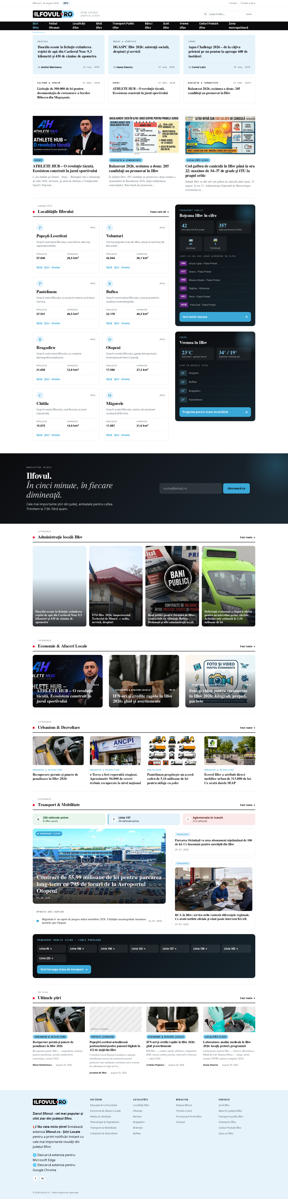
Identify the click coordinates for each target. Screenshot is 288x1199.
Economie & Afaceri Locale (105, 1111)
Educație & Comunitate (103, 1105)
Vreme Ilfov (184, 25)
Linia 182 (231, 948)
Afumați (137, 1111)
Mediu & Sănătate (100, 1116)
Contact (233, 3)
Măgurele (115, 403)
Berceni (137, 1116)
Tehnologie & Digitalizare (104, 1122)
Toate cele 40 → (159, 212)
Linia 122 (139, 948)
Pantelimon (46, 291)
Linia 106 (108, 948)
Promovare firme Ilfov (189, 1116)
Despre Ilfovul (184, 1105)
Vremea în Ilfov (227, 1122)
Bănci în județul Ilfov (230, 1111)
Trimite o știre (248, 3)
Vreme (56, 267)
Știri (47, 267)
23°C (65, 3)
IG (43, 1178)
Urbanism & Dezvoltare (103, 1133)
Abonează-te (236, 488)
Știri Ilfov (36, 25)
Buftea (112, 291)
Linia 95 (45, 948)
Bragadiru (45, 347)
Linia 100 (77, 948)
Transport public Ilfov (231, 1116)
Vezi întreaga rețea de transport (64, 969)
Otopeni (113, 347)
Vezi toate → (247, 537)
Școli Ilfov (166, 25)
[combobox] (225, 14)
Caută (249, 14)
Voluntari (114, 235)
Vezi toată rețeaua (215, 317)
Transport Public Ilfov (123, 25)
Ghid (39, 267)
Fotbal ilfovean (54, 25)
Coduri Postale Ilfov (208, 25)
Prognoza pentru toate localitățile (215, 412)
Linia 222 (46, 958)
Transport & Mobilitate (103, 1127)
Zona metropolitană (238, 25)
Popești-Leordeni (51, 235)
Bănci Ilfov (148, 25)
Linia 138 (200, 948)
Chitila (42, 403)
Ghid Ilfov (99, 25)
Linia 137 (170, 948)
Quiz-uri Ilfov (226, 1133)
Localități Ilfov (79, 25)
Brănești (138, 1127)
